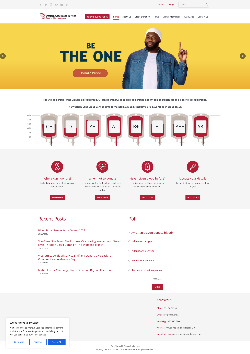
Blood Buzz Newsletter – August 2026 (61, 230)
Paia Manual (116, 346)
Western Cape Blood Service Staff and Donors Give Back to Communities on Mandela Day (74, 257)
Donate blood (90, 73)
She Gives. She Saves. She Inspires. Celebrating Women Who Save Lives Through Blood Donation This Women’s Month (78, 242)
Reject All (38, 342)
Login (171, 4)
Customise (19, 342)
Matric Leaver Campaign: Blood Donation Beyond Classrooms (76, 270)
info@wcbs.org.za (171, 314)
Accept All (56, 342)
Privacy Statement (131, 346)
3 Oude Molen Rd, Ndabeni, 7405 (181, 327)
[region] (37, 333)
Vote (157, 286)
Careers (160, 4)
